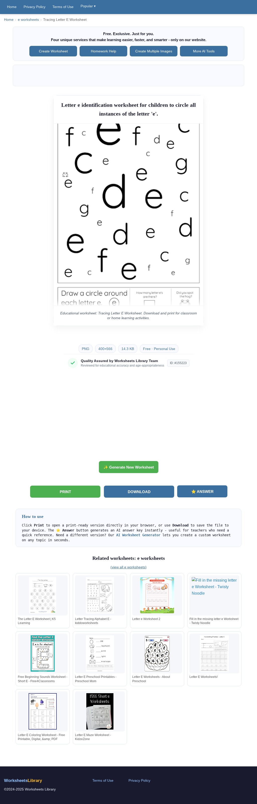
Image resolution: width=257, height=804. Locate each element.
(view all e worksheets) (128, 567)
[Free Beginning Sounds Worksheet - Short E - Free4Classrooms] (42, 653)
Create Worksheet (53, 51)
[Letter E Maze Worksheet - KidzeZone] (99, 711)
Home (12, 7)
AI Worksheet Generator (138, 535)
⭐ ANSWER (202, 491)
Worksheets (23, 780)
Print (65, 492)
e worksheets (28, 20)
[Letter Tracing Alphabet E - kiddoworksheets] (99, 595)
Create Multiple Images (153, 51)
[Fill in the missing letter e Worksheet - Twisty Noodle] (214, 595)
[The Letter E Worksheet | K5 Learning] (42, 595)
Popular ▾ (88, 6)
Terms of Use (63, 7)
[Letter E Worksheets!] (214, 653)
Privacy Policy (34, 7)
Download (139, 492)
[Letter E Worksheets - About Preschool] (157, 653)
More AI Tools (204, 51)
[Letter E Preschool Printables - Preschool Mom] (99, 653)
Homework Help (103, 51)
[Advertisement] (128, 416)
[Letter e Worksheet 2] (157, 595)
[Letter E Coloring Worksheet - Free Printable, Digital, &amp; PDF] (42, 711)
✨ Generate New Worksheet (128, 467)
